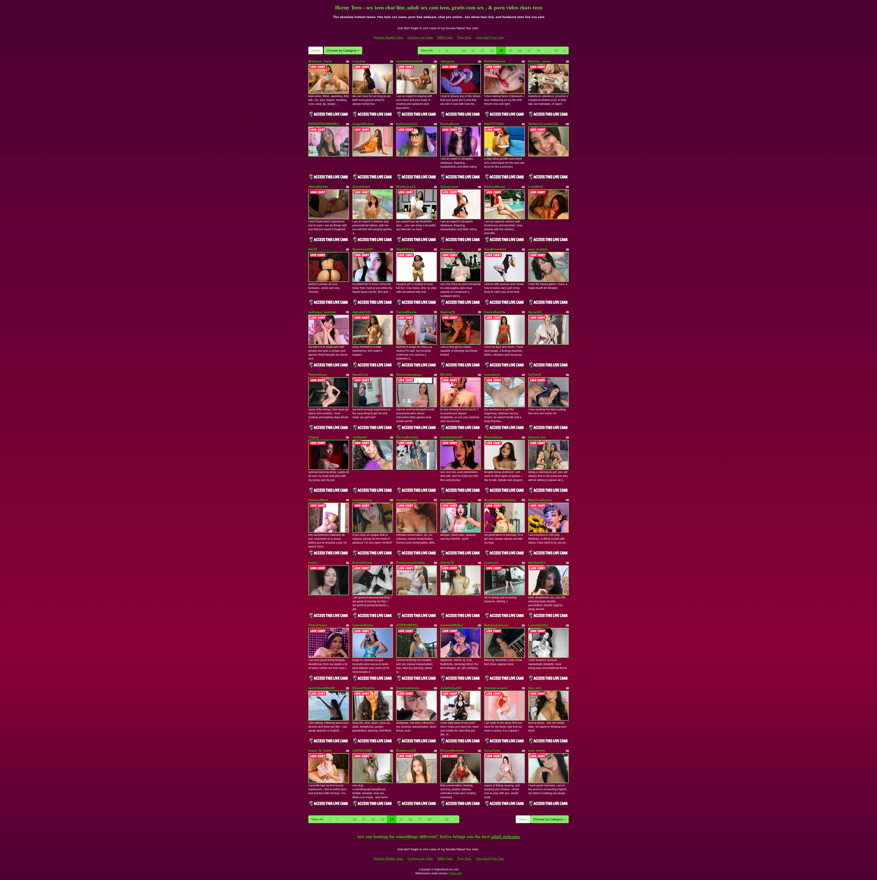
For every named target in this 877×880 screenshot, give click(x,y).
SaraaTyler (492, 750)
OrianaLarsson (495, 688)
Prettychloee (362, 562)
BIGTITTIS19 (494, 124)
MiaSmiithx (536, 562)
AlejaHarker (361, 186)
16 (520, 50)
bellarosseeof (406, 124)
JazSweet (359, 437)
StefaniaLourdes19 (543, 124)
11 (473, 50)
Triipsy (313, 437)
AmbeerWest (318, 500)
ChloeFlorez (317, 625)
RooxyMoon (449, 124)
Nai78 (312, 249)
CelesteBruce (362, 625)
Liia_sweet (536, 750)
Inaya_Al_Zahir (320, 750)
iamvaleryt (492, 374)
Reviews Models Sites (388, 37)
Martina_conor (539, 61)
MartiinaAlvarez (540, 500)
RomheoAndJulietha (500, 500)
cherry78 (447, 562)
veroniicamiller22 (321, 688)
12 (482, 50)
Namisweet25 (362, 249)
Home (315, 50)
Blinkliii (446, 374)
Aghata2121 (361, 312)
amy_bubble (537, 249)
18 (538, 50)
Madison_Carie (320, 61)
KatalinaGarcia (407, 688)
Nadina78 (447, 312)
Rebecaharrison (496, 625)
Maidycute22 (406, 750)
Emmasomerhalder (410, 562)
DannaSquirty (494, 312)
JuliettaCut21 (450, 688)
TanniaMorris (406, 312)
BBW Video (445, 37)
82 (556, 50)
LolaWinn (535, 186)
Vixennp (446, 249)
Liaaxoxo (491, 562)
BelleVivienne (494, 61)
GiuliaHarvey (362, 500)
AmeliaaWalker (451, 625)
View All (427, 50)
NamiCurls (360, 374)
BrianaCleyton (363, 688)
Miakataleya (493, 437)
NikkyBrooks (318, 186)
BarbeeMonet (494, 186)
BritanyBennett (452, 750)
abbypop (447, 61)
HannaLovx (537, 437)
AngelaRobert (363, 124)
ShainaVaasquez (409, 374)
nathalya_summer (322, 312)
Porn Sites (464, 37)
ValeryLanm (449, 186)
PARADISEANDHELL (324, 124)
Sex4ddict (448, 500)
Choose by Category (342, 50)
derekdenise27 (451, 437)
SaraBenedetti (495, 249)
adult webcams (505, 836)
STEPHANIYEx (407, 625)
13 (492, 50)
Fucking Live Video (420, 37)
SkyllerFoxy (405, 249)
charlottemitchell (409, 61)
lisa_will (534, 688)
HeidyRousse (406, 500)
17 (529, 50)
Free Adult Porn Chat (490, 37)
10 (464, 50)
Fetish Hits (455, 873)
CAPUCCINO (362, 750)
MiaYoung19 (405, 186)
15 (510, 50)
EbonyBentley (407, 437)
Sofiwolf (534, 374)
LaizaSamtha (538, 625)
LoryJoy (358, 61)
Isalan (313, 562)
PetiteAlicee (317, 374)
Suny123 (535, 312)
